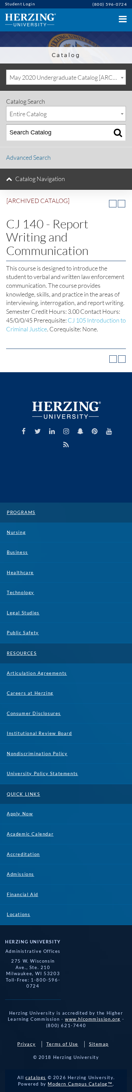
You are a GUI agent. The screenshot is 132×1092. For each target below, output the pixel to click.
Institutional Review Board (39, 733)
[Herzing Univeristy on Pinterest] (95, 431)
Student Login (20, 3)
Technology (20, 592)
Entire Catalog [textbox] (28, 114)
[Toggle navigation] (122, 17)
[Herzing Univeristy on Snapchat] (80, 431)
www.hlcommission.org (92, 1019)
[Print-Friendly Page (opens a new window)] (112, 203)
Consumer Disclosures (34, 713)
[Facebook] (23, 431)
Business (17, 552)
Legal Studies (23, 612)
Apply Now (20, 813)
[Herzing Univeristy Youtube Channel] (109, 431)
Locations (18, 914)
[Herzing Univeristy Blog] (66, 445)
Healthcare (20, 572)
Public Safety (23, 632)
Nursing (16, 532)
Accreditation (23, 854)
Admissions (20, 874)
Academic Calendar (30, 834)
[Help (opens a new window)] (121, 203)
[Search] (118, 132)
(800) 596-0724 (109, 4)
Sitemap (99, 1044)
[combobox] (66, 77)
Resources (22, 653)
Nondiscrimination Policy (37, 753)
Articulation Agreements (37, 673)
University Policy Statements (42, 773)
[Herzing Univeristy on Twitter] (38, 431)
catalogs (35, 1077)
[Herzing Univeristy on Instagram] (66, 431)
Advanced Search (28, 157)
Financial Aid (22, 894)
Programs (21, 512)
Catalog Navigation (40, 178)
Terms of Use (62, 1044)
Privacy (26, 1044)
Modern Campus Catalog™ (80, 1084)
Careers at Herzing (30, 693)
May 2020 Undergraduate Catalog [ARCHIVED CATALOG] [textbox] (67, 77)
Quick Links (23, 794)
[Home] (28, 19)
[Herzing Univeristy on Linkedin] (52, 431)
